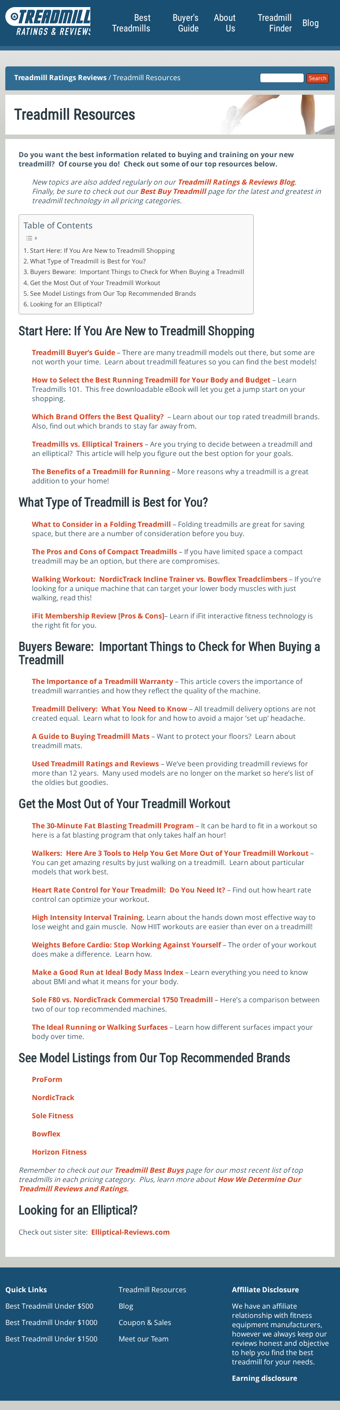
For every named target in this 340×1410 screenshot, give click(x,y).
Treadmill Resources (152, 1289)
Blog (310, 23)
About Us (225, 23)
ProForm (48, 1079)
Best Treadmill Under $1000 (51, 1322)
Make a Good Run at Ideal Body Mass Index (108, 972)
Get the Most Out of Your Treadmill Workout (95, 282)
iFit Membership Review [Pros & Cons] (98, 616)
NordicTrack (53, 1097)
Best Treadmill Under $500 (49, 1306)
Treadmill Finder (275, 23)
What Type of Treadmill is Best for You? (88, 261)
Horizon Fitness (59, 1152)
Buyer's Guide (186, 23)
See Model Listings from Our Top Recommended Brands (113, 293)
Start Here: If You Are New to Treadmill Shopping (102, 250)
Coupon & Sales (145, 1322)
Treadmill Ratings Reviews (60, 77)
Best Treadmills (131, 23)
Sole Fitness (52, 1115)
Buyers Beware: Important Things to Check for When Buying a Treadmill (137, 271)
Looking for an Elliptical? (66, 304)
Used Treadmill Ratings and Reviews (95, 764)
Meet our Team (144, 1339)
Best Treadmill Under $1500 (51, 1339)
